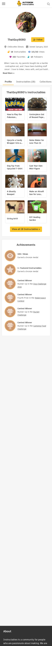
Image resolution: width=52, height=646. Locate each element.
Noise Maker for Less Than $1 (36, 141)
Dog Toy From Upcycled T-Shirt (14, 167)
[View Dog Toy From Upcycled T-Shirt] (15, 156)
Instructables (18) (25, 81)
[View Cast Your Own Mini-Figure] (37, 156)
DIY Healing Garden (34, 218)
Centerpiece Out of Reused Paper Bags (36, 116)
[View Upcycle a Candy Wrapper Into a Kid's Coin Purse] (15, 130)
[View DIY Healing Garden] (37, 207)
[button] (3, 4)
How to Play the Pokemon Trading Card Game (14, 116)
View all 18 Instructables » (26, 229)
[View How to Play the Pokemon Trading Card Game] (15, 104)
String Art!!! (12, 218)
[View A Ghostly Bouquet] (15, 181)
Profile (8, 81)
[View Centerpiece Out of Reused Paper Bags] (37, 104)
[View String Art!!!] (15, 207)
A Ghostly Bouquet (11, 193)
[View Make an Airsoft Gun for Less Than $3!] (37, 181)
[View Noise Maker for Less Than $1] (37, 130)
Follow (39, 39)
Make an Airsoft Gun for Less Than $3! (36, 193)
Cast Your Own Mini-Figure (36, 167)
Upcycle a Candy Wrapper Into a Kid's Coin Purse (14, 141)
